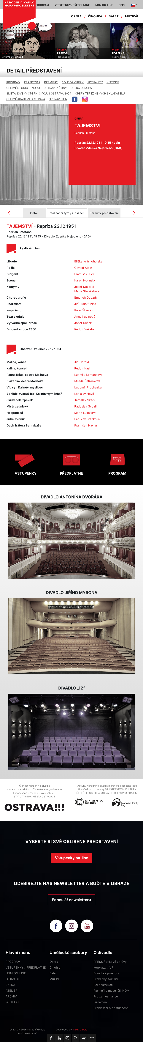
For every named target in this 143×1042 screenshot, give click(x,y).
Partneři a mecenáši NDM (111, 990)
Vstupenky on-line (71, 858)
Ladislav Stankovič (87, 419)
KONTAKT (12, 1002)
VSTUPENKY (26, 473)
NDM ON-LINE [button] (104, 5)
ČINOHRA (95, 16)
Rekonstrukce (103, 985)
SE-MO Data (80, 1029)
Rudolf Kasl (82, 368)
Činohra (55, 967)
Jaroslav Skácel (85, 400)
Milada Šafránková (87, 381)
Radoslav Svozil (85, 406)
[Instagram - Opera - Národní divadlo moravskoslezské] (85, 99)
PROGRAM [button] (42, 5)
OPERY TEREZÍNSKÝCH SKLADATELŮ (100, 93)
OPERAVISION (58, 99)
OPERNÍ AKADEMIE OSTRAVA (25, 99)
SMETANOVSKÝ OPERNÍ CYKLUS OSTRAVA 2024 (38, 93)
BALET (114, 16)
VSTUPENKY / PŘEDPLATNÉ (26, 967)
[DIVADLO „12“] (71, 732)
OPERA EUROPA (81, 88)
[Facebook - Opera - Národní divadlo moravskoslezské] (74, 99)
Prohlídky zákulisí (105, 979)
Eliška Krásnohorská (88, 261)
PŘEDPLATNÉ (71, 473)
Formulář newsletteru (71, 900)
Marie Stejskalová (86, 291)
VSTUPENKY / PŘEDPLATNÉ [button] (72, 5)
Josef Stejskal (84, 287)
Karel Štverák (83, 310)
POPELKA (63, 53)
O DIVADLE (13, 979)
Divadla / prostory (106, 973)
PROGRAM (13, 82)
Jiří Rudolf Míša (85, 304)
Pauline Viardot (64, 57)
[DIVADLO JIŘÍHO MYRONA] (71, 636)
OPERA (76, 16)
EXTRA (10, 985)
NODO (36, 88)
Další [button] (122, 5)
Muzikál (55, 979)
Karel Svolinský (85, 280)
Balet (53, 973)
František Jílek (84, 274)
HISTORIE (113, 82)
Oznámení (100, 1002)
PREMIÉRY (51, 82)
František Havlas (86, 425)
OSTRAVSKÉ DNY (55, 88)
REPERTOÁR (32, 82)
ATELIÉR (11, 990)
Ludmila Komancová (88, 375)
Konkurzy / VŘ (103, 967)
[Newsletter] (83, 1038)
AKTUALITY (95, 82)
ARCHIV (11, 996)
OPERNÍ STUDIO (17, 88)
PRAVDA (7, 53)
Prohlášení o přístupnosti (110, 1008)
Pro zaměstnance (105, 996)
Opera (54, 962)
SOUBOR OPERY (73, 82)
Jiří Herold (81, 362)
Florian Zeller (8, 57)
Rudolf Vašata (84, 329)
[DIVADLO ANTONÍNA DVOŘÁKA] (71, 541)
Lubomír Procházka (88, 387)
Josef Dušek (83, 323)
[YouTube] (59, 1038)
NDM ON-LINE (16, 973)
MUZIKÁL (132, 16)
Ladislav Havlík (85, 394)
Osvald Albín (83, 268)
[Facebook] (51, 1038)
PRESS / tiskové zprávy (110, 962)
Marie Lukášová (85, 413)
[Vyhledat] (75, 1038)
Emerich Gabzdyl (86, 297)
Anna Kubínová (84, 316)
